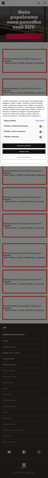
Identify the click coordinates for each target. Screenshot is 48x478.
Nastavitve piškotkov (24, 157)
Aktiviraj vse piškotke (24, 145)
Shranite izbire (24, 151)
